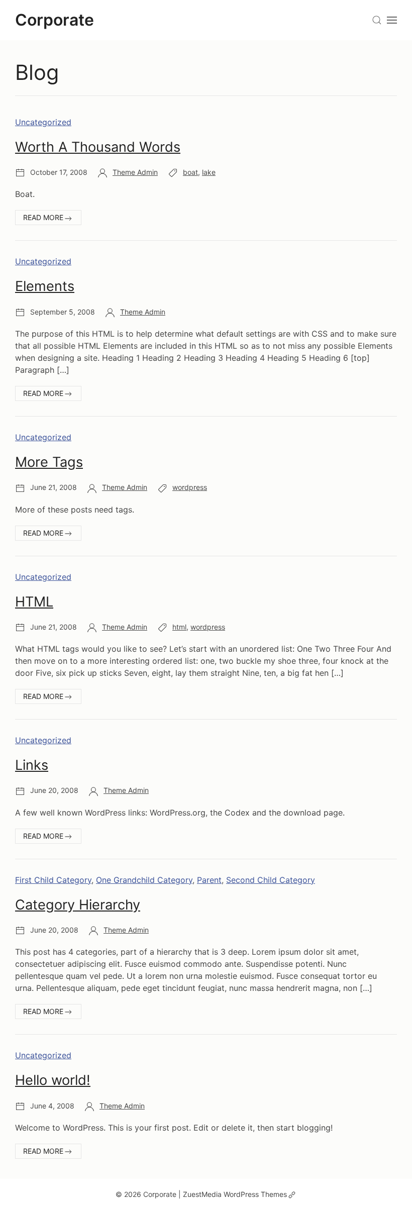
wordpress (189, 487)
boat (190, 172)
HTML (34, 601)
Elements (44, 286)
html (179, 627)
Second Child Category (270, 880)
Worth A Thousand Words (97, 147)
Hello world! (52, 1080)
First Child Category (53, 880)
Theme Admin (135, 172)
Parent (209, 880)
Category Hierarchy (77, 904)
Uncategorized (43, 122)
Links (31, 765)
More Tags (49, 462)
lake (209, 172)
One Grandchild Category (144, 880)
